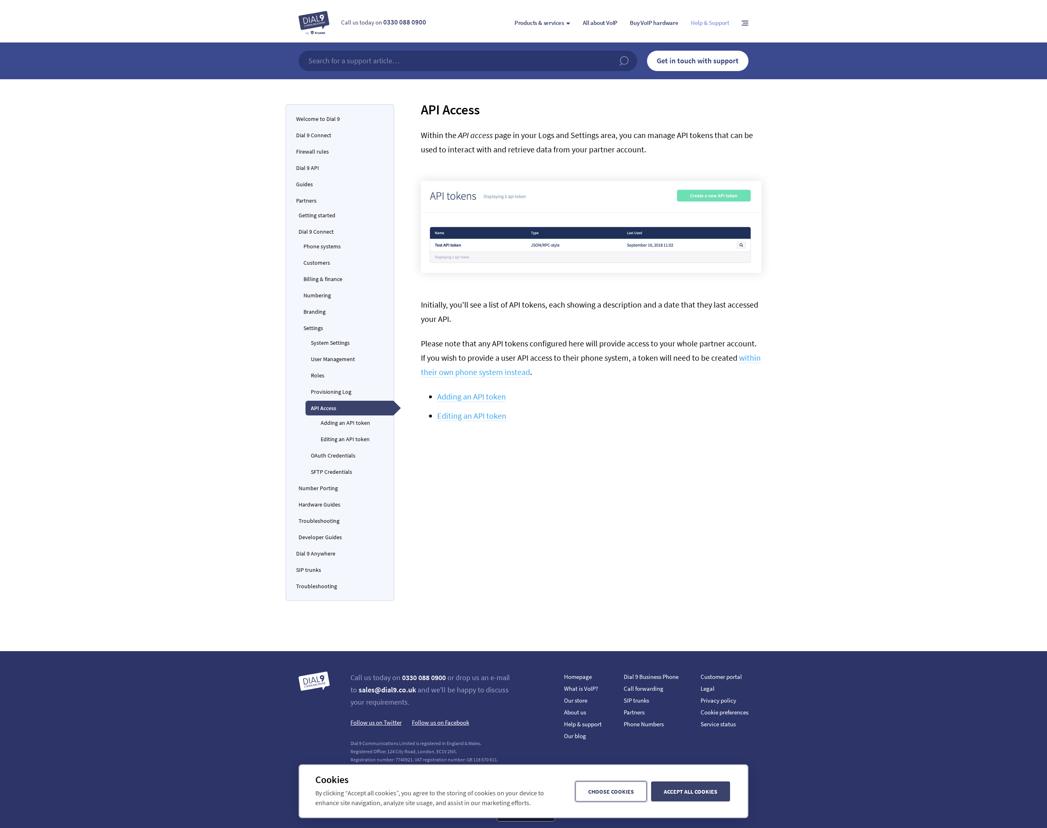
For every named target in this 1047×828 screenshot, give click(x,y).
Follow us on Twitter (376, 722)
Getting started (317, 215)
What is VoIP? (581, 688)
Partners (306, 200)
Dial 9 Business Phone (651, 677)
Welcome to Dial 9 (318, 119)
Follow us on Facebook (440, 722)
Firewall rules (312, 151)
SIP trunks (308, 570)
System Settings (330, 342)
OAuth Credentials (333, 455)
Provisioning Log (331, 391)
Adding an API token (471, 396)
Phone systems (322, 246)
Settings (313, 328)
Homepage (578, 677)
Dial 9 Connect (313, 135)
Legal (707, 688)
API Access (323, 408)
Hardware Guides (319, 504)
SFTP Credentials (331, 471)
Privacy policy (718, 700)
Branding (314, 311)
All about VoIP (600, 23)
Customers (316, 262)
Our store (575, 700)
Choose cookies (611, 791)
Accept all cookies (690, 791)
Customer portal (721, 677)
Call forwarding (643, 688)
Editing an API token (471, 416)
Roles (317, 375)
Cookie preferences (724, 712)
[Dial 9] (314, 23)
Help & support (583, 724)
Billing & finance (322, 279)
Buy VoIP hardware (654, 23)
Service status (718, 724)
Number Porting (318, 488)
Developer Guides (320, 537)
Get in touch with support (698, 60)
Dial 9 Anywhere (315, 553)
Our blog (575, 736)
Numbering (317, 295)
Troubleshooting (319, 520)
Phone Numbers (644, 724)
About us (575, 712)
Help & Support (710, 23)
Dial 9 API (307, 168)
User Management (333, 359)
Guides (304, 184)
